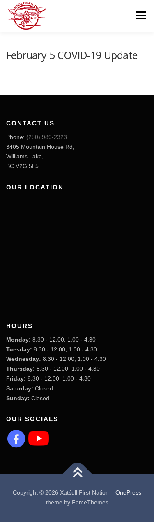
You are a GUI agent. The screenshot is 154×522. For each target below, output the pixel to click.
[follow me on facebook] (16, 438)
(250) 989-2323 (46, 137)
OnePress (128, 492)
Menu (139, 15)
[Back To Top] (77, 473)
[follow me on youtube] (38, 438)
